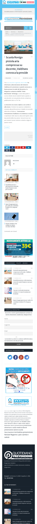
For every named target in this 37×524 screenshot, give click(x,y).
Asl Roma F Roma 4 (20, 420)
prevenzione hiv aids (15, 418)
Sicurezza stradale (21, 414)
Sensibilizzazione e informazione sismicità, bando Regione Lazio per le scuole (19, 11)
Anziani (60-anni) (19, 410)
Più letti (18, 263)
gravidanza (14, 414)
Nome (6, 318)
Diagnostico (7, 463)
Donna (22, 418)
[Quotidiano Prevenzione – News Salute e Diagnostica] (18, 18)
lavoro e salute (6, 410)
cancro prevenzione (16, 425)
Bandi (25, 427)
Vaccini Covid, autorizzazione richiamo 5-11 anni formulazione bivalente (22, 292)
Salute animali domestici (20, 412)
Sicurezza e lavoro (28, 78)
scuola (7, 127)
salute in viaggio (13, 410)
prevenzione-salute (11, 430)
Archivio (25, 263)
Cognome (7, 325)
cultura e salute (17, 423)
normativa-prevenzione (23, 432)
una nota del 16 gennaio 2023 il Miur (17, 82)
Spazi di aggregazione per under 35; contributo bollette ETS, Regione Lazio (12, 206)
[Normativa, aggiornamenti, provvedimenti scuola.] (18, 47)
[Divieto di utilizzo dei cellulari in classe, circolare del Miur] (11, 217)
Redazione (8, 78)
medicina (19, 427)
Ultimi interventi (10, 263)
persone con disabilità (20, 421)
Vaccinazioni (9, 432)
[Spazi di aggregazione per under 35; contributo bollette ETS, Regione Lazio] (11, 197)
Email (5, 331)
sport (13, 416)
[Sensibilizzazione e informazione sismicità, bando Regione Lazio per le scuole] (11, 178)
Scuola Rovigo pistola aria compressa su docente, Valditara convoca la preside (22, 272)
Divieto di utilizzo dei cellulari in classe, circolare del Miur (11, 225)
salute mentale (19, 416)
